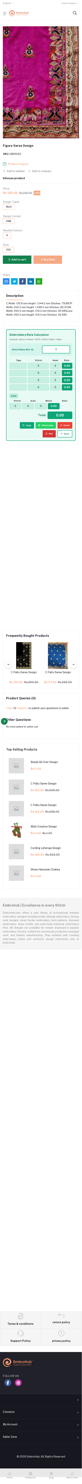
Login (9, 708)
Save (66, 433)
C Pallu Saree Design (24, 672)
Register (22, 708)
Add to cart (18, 259)
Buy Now (49, 259)
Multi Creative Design (44, 826)
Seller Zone (10, 1436)
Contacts (8, 1411)
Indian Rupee (69, 3)
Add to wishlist (15, 171)
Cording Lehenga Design (46, 848)
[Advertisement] (41, 490)
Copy (28, 425)
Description (14, 296)
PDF (51, 433)
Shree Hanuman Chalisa (45, 869)
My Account (10, 1424)
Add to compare (41, 171)
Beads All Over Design (44, 762)
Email (67, 425)
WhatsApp (47, 425)
